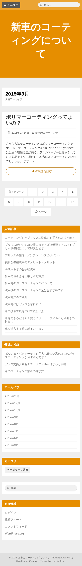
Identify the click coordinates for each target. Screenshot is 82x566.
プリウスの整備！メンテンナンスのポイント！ (34, 255)
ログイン (10, 512)
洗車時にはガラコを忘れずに (23, 304)
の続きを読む (41, 172)
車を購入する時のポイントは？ (24, 328)
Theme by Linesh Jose (53, 561)
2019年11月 (12, 396)
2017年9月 (12, 417)
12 (73, 203)
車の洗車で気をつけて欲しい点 (24, 311)
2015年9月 (12, 445)
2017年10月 (12, 410)
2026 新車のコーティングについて (30, 557)
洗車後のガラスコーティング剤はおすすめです (34, 290)
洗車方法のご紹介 (16, 297)
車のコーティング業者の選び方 (24, 371)
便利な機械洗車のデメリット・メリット (30, 262)
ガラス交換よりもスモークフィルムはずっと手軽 (35, 364)
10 (50, 203)
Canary (33, 561)
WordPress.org (14, 533)
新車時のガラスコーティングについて (28, 283)
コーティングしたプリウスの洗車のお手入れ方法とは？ (40, 237)
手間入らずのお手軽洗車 (20, 269)
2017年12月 (12, 403)
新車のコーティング (46, 132)
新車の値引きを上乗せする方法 (24, 276)
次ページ (41, 211)
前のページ (16, 191)
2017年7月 (12, 431)
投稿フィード (13, 519)
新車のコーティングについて (41, 40)
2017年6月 (12, 438)
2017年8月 (12, 424)
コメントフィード (16, 526)
